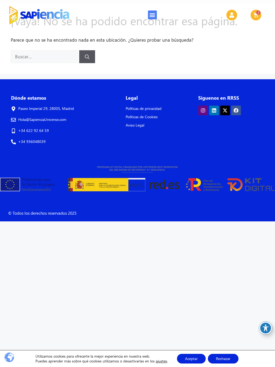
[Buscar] (87, 56)
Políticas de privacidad (143, 108)
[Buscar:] (45, 56)
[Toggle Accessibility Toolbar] (265, 328)
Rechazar (223, 358)
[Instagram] (203, 110)
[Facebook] (236, 110)
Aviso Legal (135, 125)
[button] (152, 14)
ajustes (161, 361)
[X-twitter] (225, 110)
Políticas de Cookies (142, 116)
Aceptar (191, 358)
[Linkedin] (214, 110)
